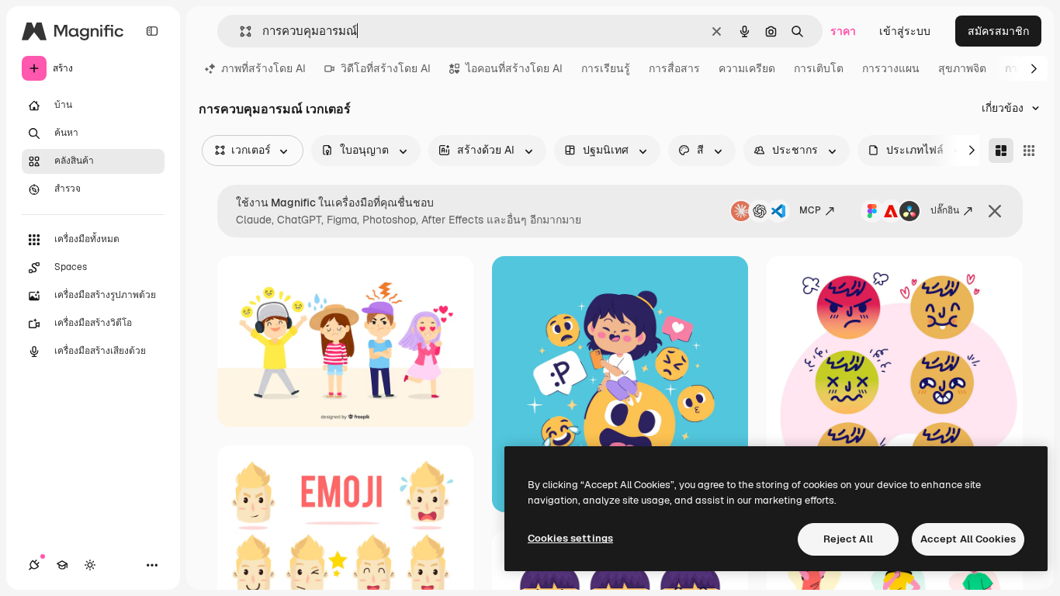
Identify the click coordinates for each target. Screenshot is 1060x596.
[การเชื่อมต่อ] (34, 565)
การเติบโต (818, 68)
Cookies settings (570, 538)
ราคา (843, 31)
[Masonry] (1001, 150)
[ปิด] (995, 211)
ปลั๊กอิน (944, 210)
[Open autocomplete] (239, 31)
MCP (810, 210)
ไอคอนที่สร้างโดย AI (514, 68)
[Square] (1029, 150)
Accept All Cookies (968, 539)
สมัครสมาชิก (998, 31)
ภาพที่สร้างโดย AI (263, 68)
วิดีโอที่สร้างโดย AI (386, 68)
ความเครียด (747, 68)
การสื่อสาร (674, 68)
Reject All (848, 539)
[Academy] (62, 565)
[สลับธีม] (90, 565)
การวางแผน (891, 68)
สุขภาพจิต (962, 68)
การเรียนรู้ (605, 68)
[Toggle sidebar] (152, 31)
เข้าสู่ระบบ (904, 31)
